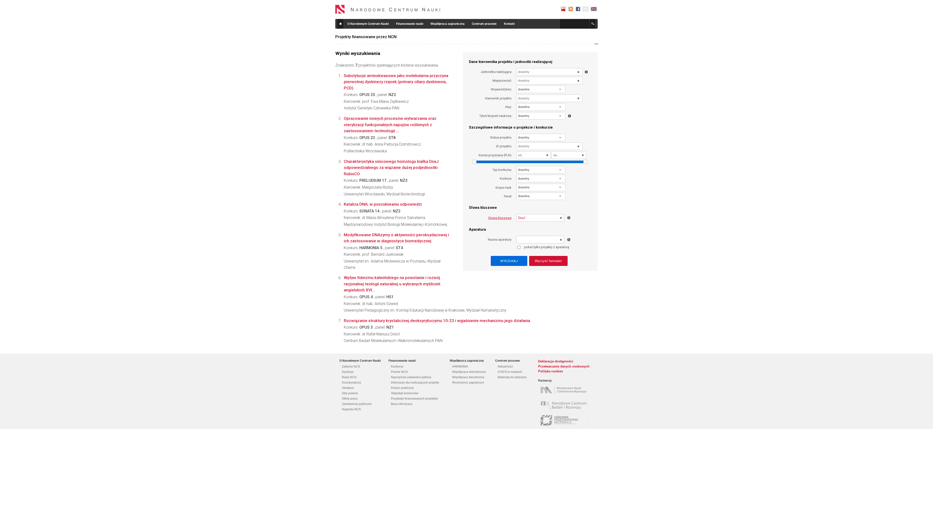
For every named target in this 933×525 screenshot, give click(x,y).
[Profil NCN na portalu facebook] (578, 9)
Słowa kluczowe (499, 218)
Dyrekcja (348, 371)
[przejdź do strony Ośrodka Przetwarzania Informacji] (564, 420)
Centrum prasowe (484, 24)
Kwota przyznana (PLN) (495, 155)
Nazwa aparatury (499, 239)
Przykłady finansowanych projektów (414, 398)
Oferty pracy (350, 398)
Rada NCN (349, 377)
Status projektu (500, 137)
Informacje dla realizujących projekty (415, 382)
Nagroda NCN (351, 409)
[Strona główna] (387, 9)
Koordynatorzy (351, 382)
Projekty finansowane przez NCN (366, 36)
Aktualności (505, 366)
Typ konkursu (501, 170)
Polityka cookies (550, 371)
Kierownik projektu (498, 98)
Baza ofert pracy (401, 403)
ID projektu (503, 146)
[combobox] (541, 89)
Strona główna (340, 24)
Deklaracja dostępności (555, 361)
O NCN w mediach (510, 371)
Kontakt (509, 24)
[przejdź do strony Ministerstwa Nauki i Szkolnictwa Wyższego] (564, 390)
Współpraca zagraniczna (448, 24)
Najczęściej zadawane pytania (411, 377)
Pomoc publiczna (402, 387)
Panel (507, 196)
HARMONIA (460, 366)
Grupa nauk (503, 187)
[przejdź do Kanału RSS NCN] (570, 9)
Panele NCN (399, 371)
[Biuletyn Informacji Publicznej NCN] (563, 9)
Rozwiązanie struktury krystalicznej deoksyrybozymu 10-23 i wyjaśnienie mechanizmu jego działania (437, 320)
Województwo (501, 89)
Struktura (348, 387)
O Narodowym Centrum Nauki (368, 24)
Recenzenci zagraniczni (468, 382)
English (594, 9)
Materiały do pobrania (512, 377)
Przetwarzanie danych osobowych (563, 366)
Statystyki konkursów (404, 393)
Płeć (508, 107)
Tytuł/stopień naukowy (495, 116)
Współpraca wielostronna (469, 371)
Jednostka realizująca (496, 72)
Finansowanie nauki (409, 24)
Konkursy (397, 366)
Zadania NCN (351, 366)
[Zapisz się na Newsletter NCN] (585, 9)
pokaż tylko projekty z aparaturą (546, 247)
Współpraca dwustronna (468, 377)
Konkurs (505, 178)
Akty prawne (350, 393)
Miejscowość (501, 80)
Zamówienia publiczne (357, 403)
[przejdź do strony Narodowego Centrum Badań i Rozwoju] (564, 405)
